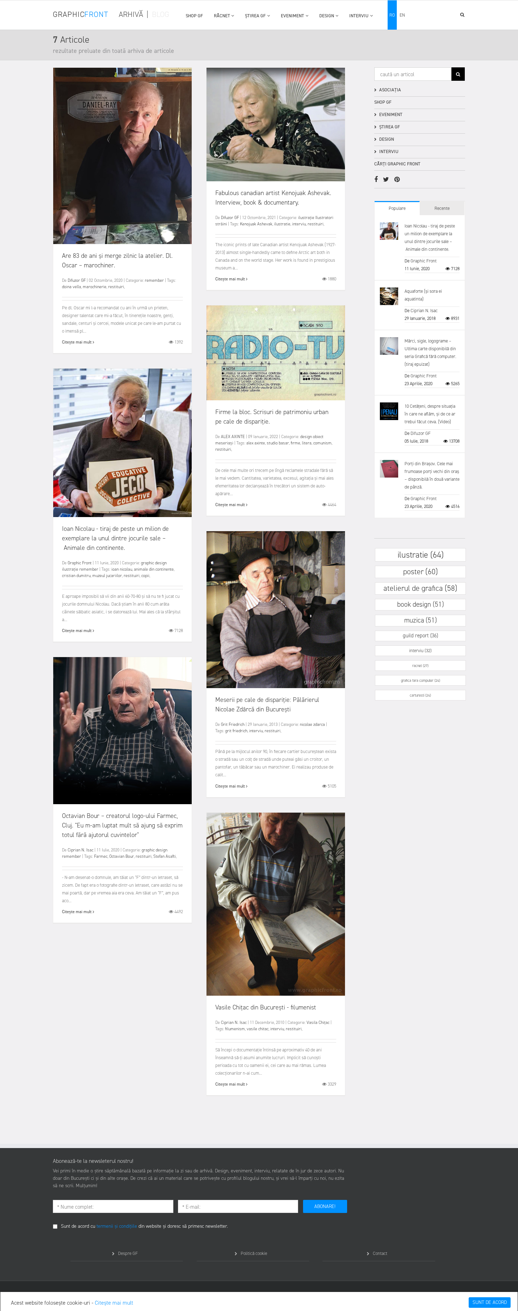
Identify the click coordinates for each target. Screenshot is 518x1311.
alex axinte (255, 443)
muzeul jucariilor (107, 575)
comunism (322, 443)
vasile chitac (258, 1029)
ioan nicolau (121, 569)
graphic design (154, 563)
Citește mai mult (114, 1302)
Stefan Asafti (164, 856)
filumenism (235, 1029)
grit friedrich (236, 731)
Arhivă (131, 14)
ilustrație (306, 217)
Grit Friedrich (233, 724)
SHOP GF (194, 16)
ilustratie (282, 224)
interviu (299, 224)
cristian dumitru (76, 575)
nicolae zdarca (312, 724)
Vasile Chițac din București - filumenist (265, 1007)
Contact (380, 1253)
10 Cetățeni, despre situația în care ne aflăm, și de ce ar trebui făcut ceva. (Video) (430, 414)
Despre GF (128, 1253)
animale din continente (154, 569)
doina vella (71, 287)
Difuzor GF (77, 280)
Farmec (100, 856)
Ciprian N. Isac (80, 850)
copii (145, 575)
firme (295, 443)
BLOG (160, 14)
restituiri (116, 287)
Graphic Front (80, 563)
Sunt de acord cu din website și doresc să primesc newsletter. (144, 1226)
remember (154, 280)
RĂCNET (222, 16)
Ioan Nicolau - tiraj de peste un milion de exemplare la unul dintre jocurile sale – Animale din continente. (115, 538)
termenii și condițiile (117, 1226)
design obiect (311, 436)
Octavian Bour (121, 856)
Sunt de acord (490, 1302)
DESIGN (326, 16)
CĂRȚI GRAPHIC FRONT (397, 164)
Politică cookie (254, 1253)
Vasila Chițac (318, 1022)
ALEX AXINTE (233, 436)
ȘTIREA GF (255, 16)
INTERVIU (359, 16)
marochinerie (94, 287)
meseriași (224, 443)
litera (307, 443)
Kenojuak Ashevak (256, 224)
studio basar (278, 443)
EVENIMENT (292, 16)
